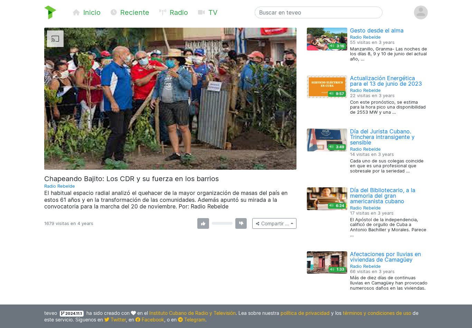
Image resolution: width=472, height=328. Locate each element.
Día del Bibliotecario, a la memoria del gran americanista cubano (382, 196)
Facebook (152, 319)
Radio (178, 12)
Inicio (91, 12)
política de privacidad (305, 313)
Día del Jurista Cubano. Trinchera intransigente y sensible (382, 137)
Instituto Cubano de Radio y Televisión (192, 313)
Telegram (194, 319)
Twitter (117, 319)
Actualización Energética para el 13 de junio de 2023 (386, 81)
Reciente (133, 12)
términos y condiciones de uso (377, 313)
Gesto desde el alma (377, 30)
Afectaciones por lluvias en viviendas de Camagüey (385, 257)
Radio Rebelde (59, 186)
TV (212, 12)
